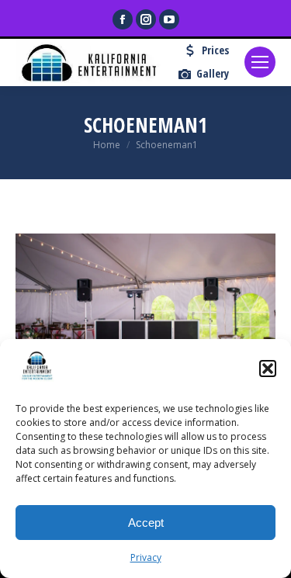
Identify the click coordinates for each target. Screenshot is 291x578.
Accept (146, 522)
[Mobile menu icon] (259, 62)
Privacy (145, 557)
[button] (267, 368)
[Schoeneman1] (145, 320)
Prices (215, 50)
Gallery (212, 74)
